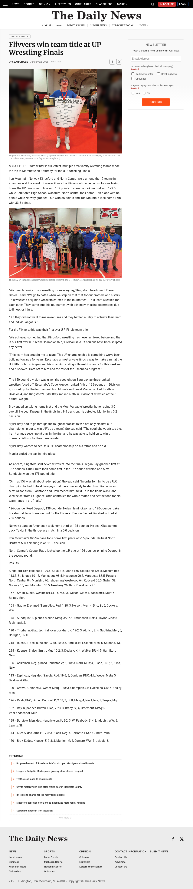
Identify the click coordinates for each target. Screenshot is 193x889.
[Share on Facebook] (112, 62)
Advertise (120, 862)
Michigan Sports (53, 862)
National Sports (53, 866)
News (15, 4)
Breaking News (169, 74)
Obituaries (83, 4)
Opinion (45, 4)
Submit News (98, 25)
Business (14, 862)
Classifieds (104, 4)
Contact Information (130, 851)
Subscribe (167, 4)
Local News (15, 857)
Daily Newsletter (144, 74)
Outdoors (49, 871)
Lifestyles (63, 4)
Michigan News (17, 866)
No (148, 93)
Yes (137, 93)
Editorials (84, 862)
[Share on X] (119, 62)
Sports (29, 4)
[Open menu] (5, 4)
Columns (84, 857)
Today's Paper (76, 25)
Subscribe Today (122, 25)
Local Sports (19, 36)
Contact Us (121, 857)
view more (64, 817)
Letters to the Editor (90, 866)
